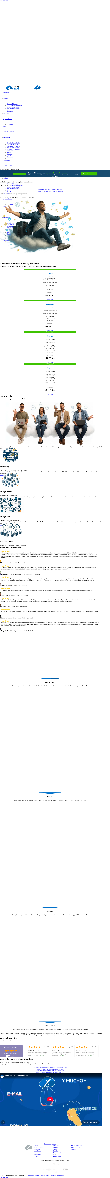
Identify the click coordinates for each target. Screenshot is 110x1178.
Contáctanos (37, 1152)
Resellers (55, 1152)
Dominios (56, 1147)
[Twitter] (28, 1155)
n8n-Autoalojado (75, 1149)
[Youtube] (28, 1153)
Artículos (36, 1158)
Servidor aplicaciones (77, 1147)
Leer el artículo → (90, 174)
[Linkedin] (28, 1157)
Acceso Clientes (38, 1154)
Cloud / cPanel (57, 1158)
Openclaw (74, 1150)
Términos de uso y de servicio (48, 1177)
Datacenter (37, 1150)
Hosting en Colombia (33, 1177)
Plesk (54, 1156)
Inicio (36, 1147)
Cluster (55, 1150)
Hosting (55, 1149)
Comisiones (37, 1156)
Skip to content (4, 0)
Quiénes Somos (38, 1149)
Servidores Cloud (58, 1154)
